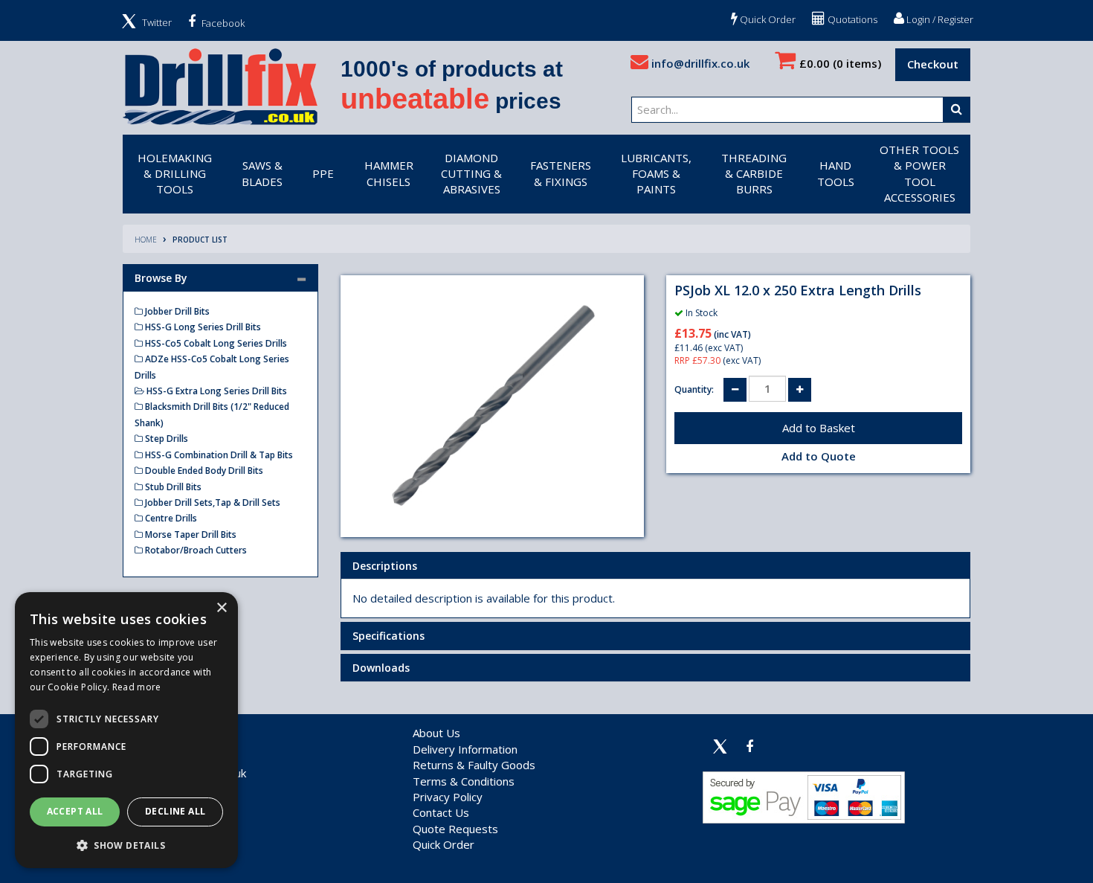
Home (146, 239)
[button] (126, 844)
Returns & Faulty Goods (474, 764)
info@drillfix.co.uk (698, 63)
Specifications (388, 635)
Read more (136, 687)
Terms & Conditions (464, 781)
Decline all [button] (175, 811)
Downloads (381, 667)
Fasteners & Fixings (560, 173)
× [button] (221, 608)
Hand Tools (835, 173)
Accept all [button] (75, 811)
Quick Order (767, 19)
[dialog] (126, 730)
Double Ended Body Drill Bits (203, 470)
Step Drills (165, 438)
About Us (436, 732)
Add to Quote (818, 456)
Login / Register (938, 19)
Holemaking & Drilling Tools (175, 173)
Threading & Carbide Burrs (754, 173)
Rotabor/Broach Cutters (195, 550)
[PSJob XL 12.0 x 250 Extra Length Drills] (492, 406)
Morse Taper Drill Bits (189, 534)
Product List (200, 239)
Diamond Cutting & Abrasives (471, 173)
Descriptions (384, 565)
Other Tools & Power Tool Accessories (919, 173)
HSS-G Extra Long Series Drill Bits (215, 391)
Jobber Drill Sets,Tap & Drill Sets (211, 502)
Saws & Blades (262, 173)
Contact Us (441, 812)
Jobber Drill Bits (176, 311)
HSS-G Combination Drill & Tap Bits (218, 455)
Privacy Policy (448, 796)
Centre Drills (170, 518)
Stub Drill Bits (172, 487)
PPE (323, 173)
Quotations (851, 19)
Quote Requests (455, 828)
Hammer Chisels (388, 173)
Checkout (932, 64)
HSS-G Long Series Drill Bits (202, 327)
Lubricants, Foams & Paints (656, 173)
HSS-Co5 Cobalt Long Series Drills (215, 343)
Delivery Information (465, 749)
